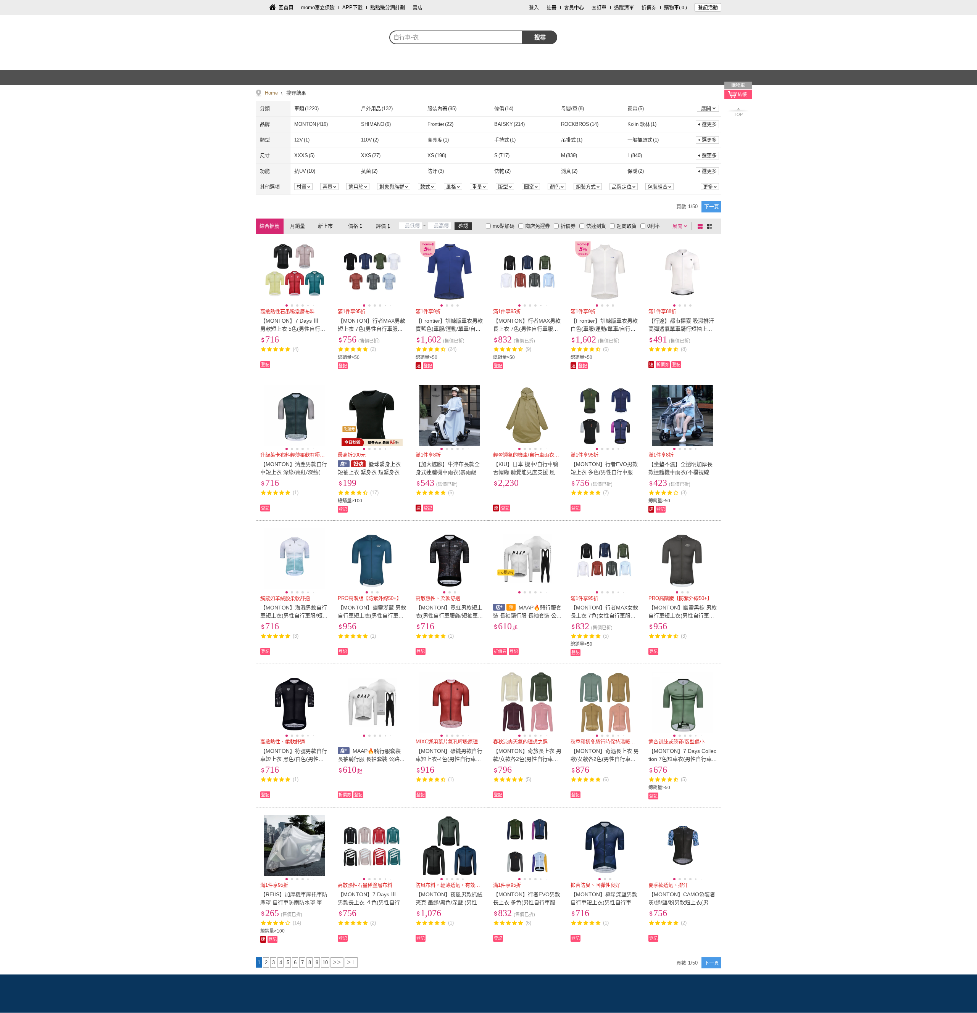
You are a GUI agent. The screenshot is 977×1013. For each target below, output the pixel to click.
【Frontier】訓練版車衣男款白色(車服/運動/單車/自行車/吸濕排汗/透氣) (604, 329)
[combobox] (456, 37)
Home (271, 93)
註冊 (551, 7)
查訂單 (599, 7)
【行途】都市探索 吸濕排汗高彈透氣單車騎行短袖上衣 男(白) (681, 329)
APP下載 (352, 7)
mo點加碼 (503, 226)
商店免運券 (537, 226)
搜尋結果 (295, 93)
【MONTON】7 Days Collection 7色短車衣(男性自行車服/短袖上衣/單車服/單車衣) (682, 759)
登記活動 (708, 7)
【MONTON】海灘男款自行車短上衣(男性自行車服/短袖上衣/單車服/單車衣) (294, 616)
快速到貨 (596, 226)
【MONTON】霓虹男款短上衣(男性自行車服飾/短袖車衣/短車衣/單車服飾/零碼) (449, 616)
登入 (534, 7)
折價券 (649, 7)
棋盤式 (701, 226)
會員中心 (574, 7)
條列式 (711, 226)
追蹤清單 (624, 7)
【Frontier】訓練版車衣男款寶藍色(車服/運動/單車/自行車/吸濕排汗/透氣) (449, 329)
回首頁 (286, 7)
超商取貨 (627, 226)
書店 (417, 7)
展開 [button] (706, 108)
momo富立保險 (318, 7)
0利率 (653, 226)
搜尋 (540, 37)
